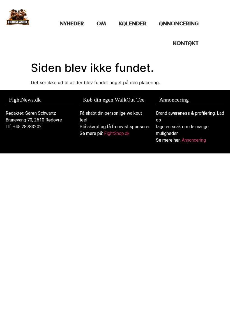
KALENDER (132, 24)
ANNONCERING (179, 24)
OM (101, 24)
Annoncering (194, 140)
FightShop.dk (117, 133)
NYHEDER (72, 24)
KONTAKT (186, 43)
